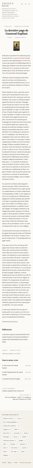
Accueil (4, 462)
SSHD (17, 429)
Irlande (25, 437)
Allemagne (7, 437)
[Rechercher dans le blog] (25, 4)
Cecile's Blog (8, 4)
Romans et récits (20, 37)
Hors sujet (14, 451)
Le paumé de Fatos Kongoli (11, 379)
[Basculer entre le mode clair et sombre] (29, 4)
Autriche (25, 448)
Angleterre (7, 429)
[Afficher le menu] (22, 4)
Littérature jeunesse (9, 440)
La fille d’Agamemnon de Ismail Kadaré (12, 373)
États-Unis (7, 433)
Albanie (9, 37)
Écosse (16, 437)
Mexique (13, 444)
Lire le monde (13, 68)
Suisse (5, 451)
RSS (16, 462)
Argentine (23, 444)
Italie (5, 444)
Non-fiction (15, 448)
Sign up (10, 462)
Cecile (10, 353)
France (20, 418)
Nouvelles (17, 433)
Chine (5, 448)
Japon (23, 451)
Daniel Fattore (13, 321)
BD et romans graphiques (11, 422)
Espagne (22, 440)
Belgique (6, 455)
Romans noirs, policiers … (11, 426)
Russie (26, 433)
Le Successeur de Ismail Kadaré (10, 366)
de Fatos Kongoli (21, 58)
